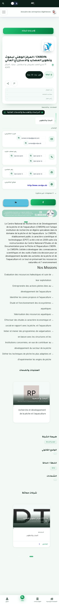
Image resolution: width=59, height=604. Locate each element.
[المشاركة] (8, 83)
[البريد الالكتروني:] (19, 138)
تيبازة (48, 75)
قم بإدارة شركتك (28, 31)
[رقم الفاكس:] (31, 173)
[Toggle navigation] (4, 12)
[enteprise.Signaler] (14, 83)
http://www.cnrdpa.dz (37, 186)
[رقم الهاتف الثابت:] (31, 156)
